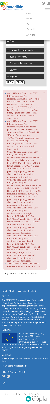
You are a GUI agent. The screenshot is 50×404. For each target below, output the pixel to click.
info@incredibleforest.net (19, 358)
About (29, 18)
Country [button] (13, 69)
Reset (20, 82)
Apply (10, 82)
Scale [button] (12, 41)
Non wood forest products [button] (21, 50)
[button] (44, 93)
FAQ (27, 23)
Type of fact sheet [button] (18, 56)
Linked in (48, 3)
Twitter (44, 3)
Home (28, 13)
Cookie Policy (36, 394)
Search (29, 34)
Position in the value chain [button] (21, 63)
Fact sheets (32, 28)
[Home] (11, 6)
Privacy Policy (23, 394)
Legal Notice (10, 394)
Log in (4, 383)
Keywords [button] (14, 76)
